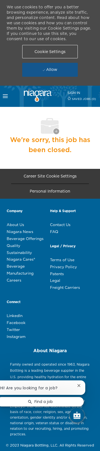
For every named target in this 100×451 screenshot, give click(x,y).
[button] (50, 51)
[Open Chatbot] (77, 415)
